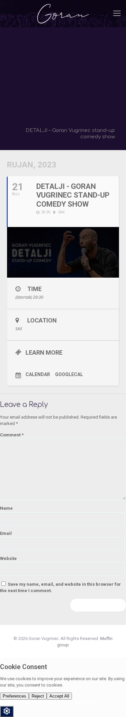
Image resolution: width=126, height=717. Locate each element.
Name (6, 508)
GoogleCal (69, 374)
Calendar (38, 374)
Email (6, 533)
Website (8, 558)
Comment (12, 434)
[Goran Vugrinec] (63, 13)
